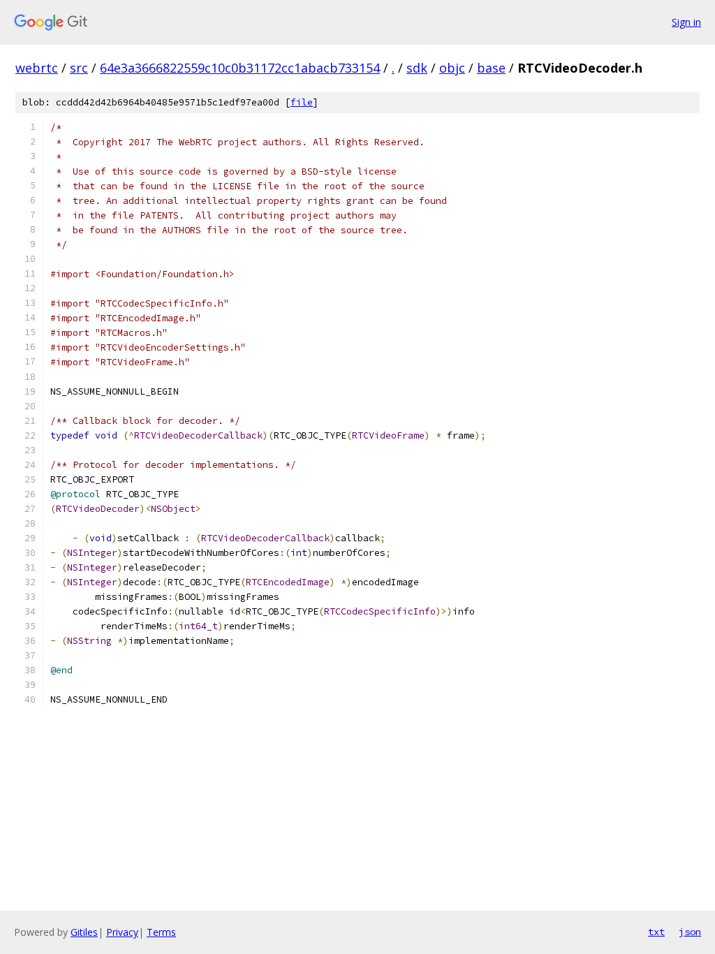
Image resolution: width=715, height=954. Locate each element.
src (79, 67)
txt (656, 931)
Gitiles (84, 932)
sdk (416, 67)
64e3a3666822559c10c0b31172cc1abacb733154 (240, 67)
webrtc (36, 67)
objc (452, 67)
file (301, 102)
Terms (161, 932)
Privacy (122, 932)
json (690, 931)
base (491, 67)
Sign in (686, 22)
